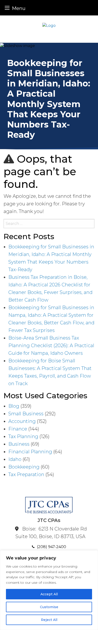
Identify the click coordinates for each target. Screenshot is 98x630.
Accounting (22, 421)
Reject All (49, 620)
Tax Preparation (26, 474)
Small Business (26, 414)
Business (18, 444)
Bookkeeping (23, 467)
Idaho (14, 459)
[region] (49, 590)
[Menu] (7, 8)
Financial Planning (30, 452)
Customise (49, 607)
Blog (13, 406)
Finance (17, 429)
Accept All (49, 594)
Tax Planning (23, 436)
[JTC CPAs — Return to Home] (49, 25)
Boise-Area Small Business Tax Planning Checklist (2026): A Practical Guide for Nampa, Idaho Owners (51, 345)
